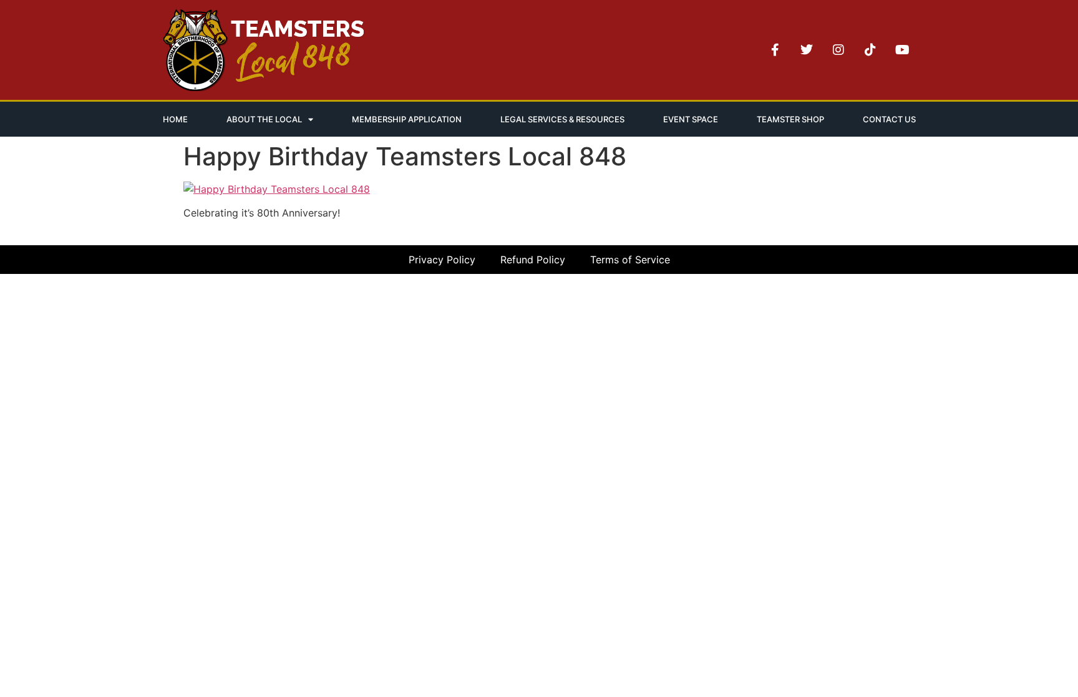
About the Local (264, 119)
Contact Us (889, 119)
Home (175, 119)
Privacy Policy (442, 259)
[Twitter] (806, 49)
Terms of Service (630, 259)
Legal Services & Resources (562, 119)
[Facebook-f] (774, 49)
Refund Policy (532, 259)
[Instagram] (838, 49)
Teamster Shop (790, 119)
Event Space (690, 119)
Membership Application (407, 119)
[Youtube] (902, 49)
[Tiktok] (870, 49)
